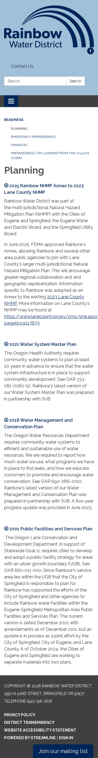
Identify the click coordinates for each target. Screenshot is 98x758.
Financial (19, 145)
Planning (19, 128)
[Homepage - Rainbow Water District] (49, 26)
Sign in (66, 738)
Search (75, 81)
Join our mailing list (63, 751)
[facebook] (90, 52)
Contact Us (22, 66)
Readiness (13, 120)
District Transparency (29, 722)
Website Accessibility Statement (40, 730)
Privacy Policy (19, 715)
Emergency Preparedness (33, 137)
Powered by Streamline (30, 738)
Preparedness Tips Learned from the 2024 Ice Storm (50, 155)
